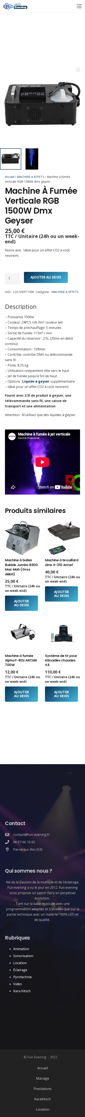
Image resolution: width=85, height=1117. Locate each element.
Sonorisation (23, 956)
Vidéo (17, 984)
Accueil (9, 177)
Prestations (43, 1088)
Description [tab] (21, 306)
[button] (79, 6)
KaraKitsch (42, 1099)
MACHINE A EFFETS (30, 177)
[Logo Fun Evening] (15, 6)
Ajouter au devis (46, 277)
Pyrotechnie (22, 977)
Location (20, 963)
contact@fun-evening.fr (31, 834)
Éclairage (20, 970)
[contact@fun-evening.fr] (9, 834)
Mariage (42, 1078)
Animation (21, 949)
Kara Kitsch (22, 991)
